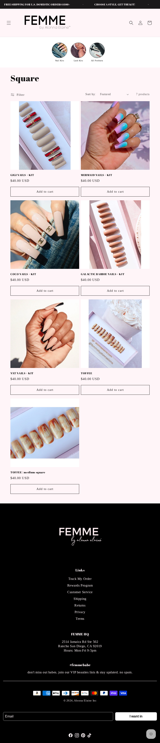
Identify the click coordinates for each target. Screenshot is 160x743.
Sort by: (90, 94)
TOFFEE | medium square (27, 472)
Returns (79, 605)
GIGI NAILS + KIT (22, 175)
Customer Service (80, 592)
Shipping (80, 598)
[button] (8, 22)
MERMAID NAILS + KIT (96, 175)
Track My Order (79, 579)
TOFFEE (86, 373)
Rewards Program (80, 585)
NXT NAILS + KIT (22, 373)
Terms (80, 618)
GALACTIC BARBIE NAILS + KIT (102, 274)
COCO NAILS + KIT (23, 274)
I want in (136, 716)
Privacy (80, 612)
